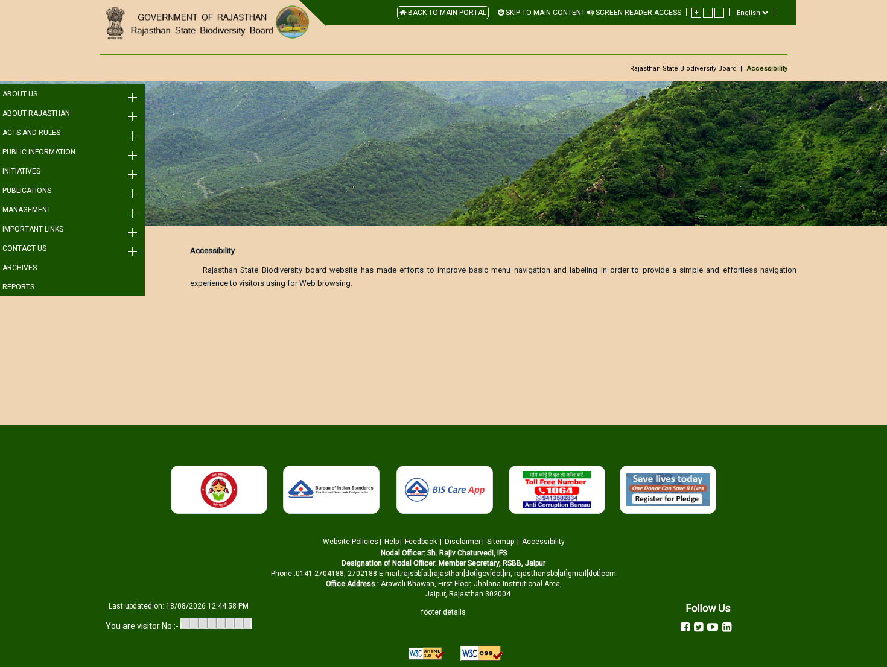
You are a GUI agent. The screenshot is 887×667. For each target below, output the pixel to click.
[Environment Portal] (208, 22)
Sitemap (501, 541)
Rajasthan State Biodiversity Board (683, 68)
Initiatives (21, 171)
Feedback (421, 541)
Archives (19, 268)
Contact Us (24, 248)
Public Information (38, 152)
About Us (19, 94)
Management (26, 210)
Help (391, 541)
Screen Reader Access (637, 12)
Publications (26, 190)
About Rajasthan (36, 113)
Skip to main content (544, 12)
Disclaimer (463, 541)
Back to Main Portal (446, 12)
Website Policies (350, 541)
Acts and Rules (31, 132)
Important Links (32, 229)
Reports (18, 287)
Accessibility (543, 541)
